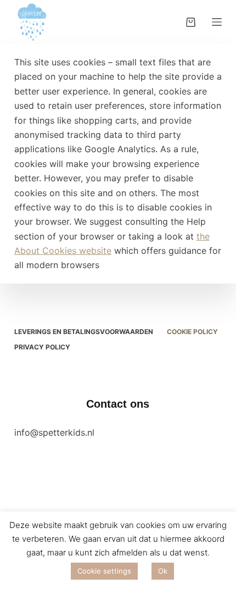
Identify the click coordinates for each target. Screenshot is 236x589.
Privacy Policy (42, 347)
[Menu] (217, 22)
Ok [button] (162, 570)
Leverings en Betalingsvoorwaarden (83, 331)
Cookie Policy (192, 331)
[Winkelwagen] (190, 22)
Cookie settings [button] (104, 570)
